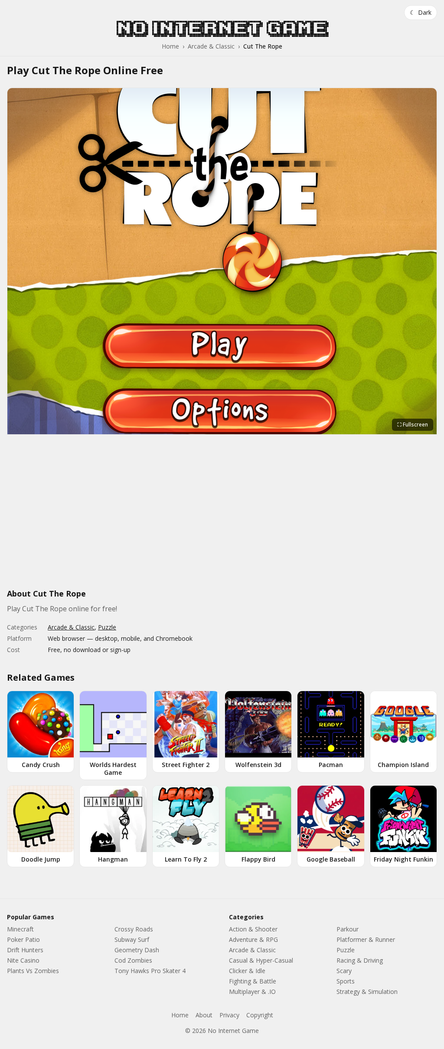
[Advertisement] (222, 516)
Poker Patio (23, 939)
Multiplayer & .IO (252, 991)
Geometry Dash (136, 950)
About (204, 1015)
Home (170, 46)
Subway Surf (131, 939)
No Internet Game (222, 28)
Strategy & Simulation (367, 991)
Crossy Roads (133, 929)
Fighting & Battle (252, 981)
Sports (345, 981)
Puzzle (107, 627)
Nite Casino (23, 960)
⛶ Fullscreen (412, 424)
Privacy (229, 1015)
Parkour (347, 929)
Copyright (259, 1015)
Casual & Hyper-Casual (261, 960)
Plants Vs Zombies (33, 971)
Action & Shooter (253, 929)
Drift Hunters (25, 950)
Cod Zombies (133, 960)
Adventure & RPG (253, 939)
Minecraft (20, 929)
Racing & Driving (359, 960)
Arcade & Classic (211, 46)
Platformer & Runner (365, 939)
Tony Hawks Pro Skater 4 (150, 971)
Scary (344, 971)
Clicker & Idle (247, 971)
